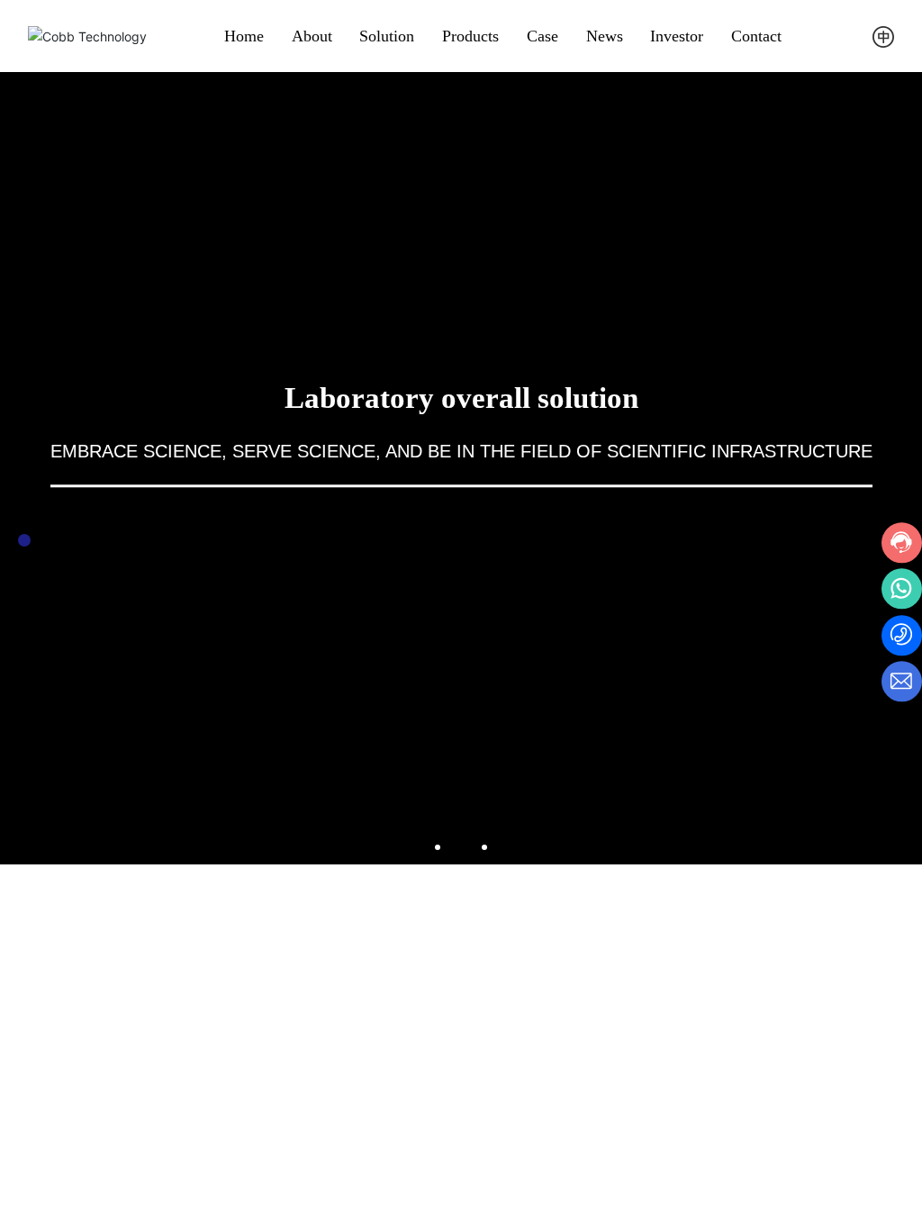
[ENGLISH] (883, 34)
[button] (437, 847)
